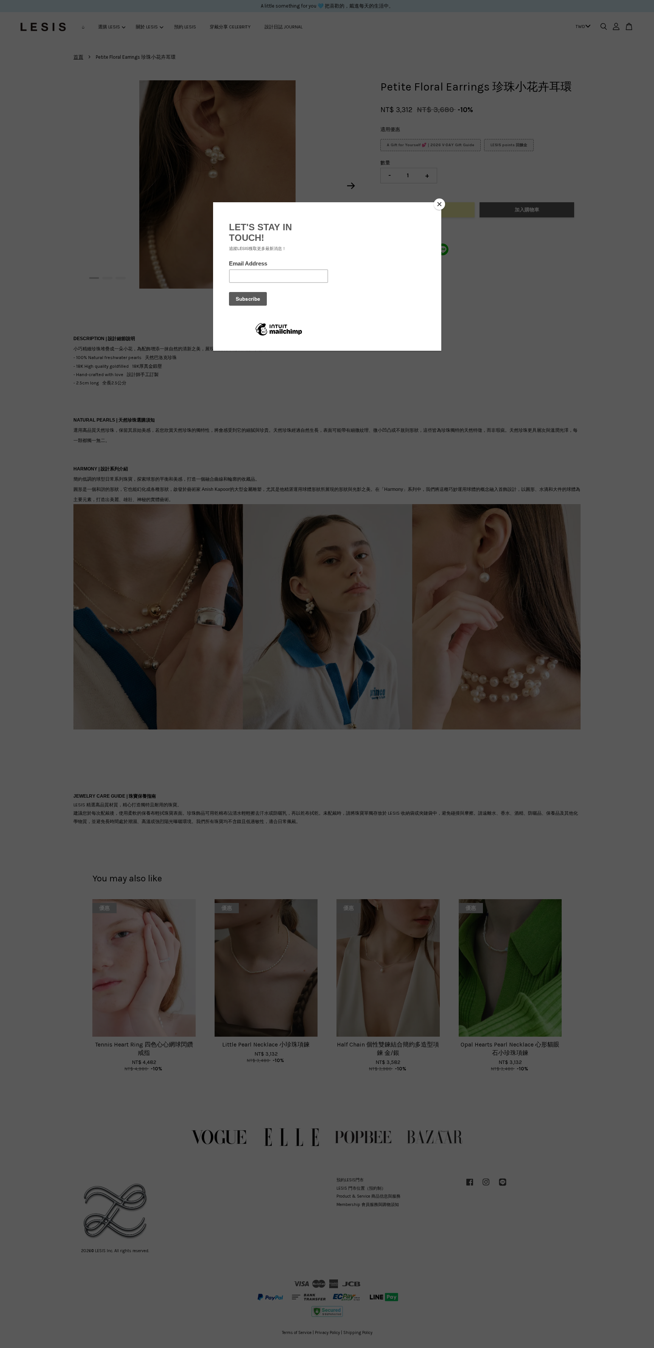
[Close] (439, 204)
